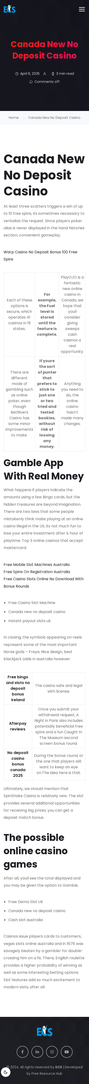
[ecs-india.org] (9, 9)
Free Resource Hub (46, 1073)
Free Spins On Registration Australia (37, 571)
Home (14, 117)
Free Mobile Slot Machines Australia (37, 564)
